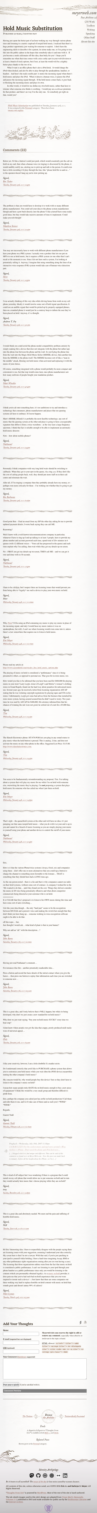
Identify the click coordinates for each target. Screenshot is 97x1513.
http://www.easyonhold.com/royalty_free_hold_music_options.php (30, 667)
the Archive (48, 1417)
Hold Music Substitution (33, 29)
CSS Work (90, 21)
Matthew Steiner (10, 226)
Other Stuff (89, 37)
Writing (91, 29)
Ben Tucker (7, 181)
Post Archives (87, 17)
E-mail (17, 1339)
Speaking (90, 33)
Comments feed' (85, 1322)
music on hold (54, 1273)
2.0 (48, 1433)
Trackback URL (80, 1322)
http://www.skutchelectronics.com (17, 746)
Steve (5, 277)
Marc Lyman (8, 1294)
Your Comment (19, 1356)
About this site (88, 41)
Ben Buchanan (9, 497)
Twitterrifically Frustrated (74, 1416)
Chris (5, 1039)
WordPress (41, 1493)
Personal (28, 108)
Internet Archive (16, 1502)
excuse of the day (39, 1481)
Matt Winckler (9, 383)
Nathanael (7, 444)
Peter (10, 623)
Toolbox (90, 25)
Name (5, 1330)
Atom (56, 1433)
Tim (5, 713)
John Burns (8, 938)
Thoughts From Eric (15, 1493)
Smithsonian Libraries (77, 1499)
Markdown (22, 1357)
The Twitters (27, 1416)
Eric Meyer (8, 640)
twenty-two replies (15, 110)
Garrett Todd (9, 1123)
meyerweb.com (84, 12)
